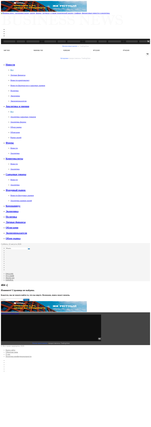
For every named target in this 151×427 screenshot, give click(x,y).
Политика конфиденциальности (18, 356)
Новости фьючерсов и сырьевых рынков (27, 85)
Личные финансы (17, 75)
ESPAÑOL (9, 280)
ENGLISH (9, 274)
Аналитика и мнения (17, 106)
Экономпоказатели (18, 101)
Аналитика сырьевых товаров (23, 117)
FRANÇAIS (10, 278)
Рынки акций (15, 137)
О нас (8, 354)
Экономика (15, 96)
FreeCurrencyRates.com (10, 313)
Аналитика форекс (18, 122)
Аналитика (15, 153)
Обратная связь (12, 352)
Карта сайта (10, 350)
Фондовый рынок (16, 190)
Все (12, 70)
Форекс (10, 142)
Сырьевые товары (16, 174)
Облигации (15, 132)
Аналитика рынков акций (21, 201)
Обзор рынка (16, 127)
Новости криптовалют (19, 80)
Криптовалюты (14, 158)
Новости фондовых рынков (22, 195)
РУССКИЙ (10, 276)
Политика (14, 91)
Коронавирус (13, 205)
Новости (10, 64)
